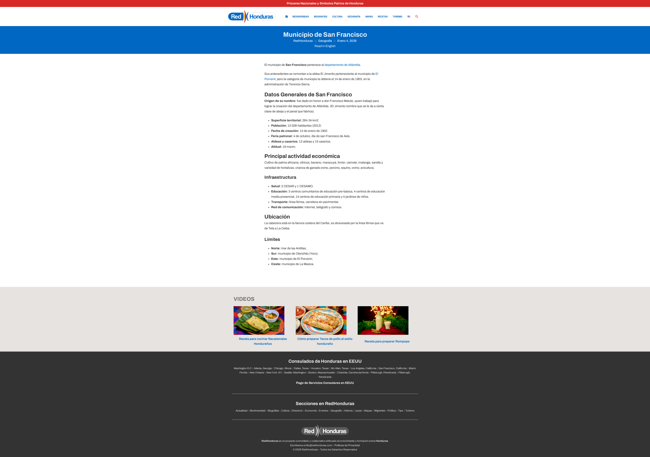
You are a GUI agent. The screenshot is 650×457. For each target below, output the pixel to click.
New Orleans (257, 372)
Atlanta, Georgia (263, 368)
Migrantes (379, 410)
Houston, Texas (320, 368)
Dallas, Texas (301, 368)
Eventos (323, 410)
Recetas (383, 16)
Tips (400, 410)
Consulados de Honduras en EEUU (325, 361)
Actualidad (241, 410)
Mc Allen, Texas (340, 368)
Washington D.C (243, 368)
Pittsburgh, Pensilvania (383, 372)
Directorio (297, 410)
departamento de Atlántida (342, 65)
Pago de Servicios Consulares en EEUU (325, 383)
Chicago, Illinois (282, 368)
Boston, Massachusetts (321, 372)
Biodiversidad (300, 16)
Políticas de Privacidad (347, 445)
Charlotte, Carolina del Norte (353, 372)
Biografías (320, 16)
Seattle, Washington (295, 372)
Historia (348, 410)
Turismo (397, 16)
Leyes (358, 410)
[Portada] (252, 16)
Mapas (369, 16)
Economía (311, 410)
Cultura (337, 16)
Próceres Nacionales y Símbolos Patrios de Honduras (325, 3)
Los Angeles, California (363, 368)
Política (392, 410)
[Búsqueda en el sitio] (417, 16)
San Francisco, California (392, 368)
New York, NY (274, 372)
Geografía (354, 16)
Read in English (325, 46)
